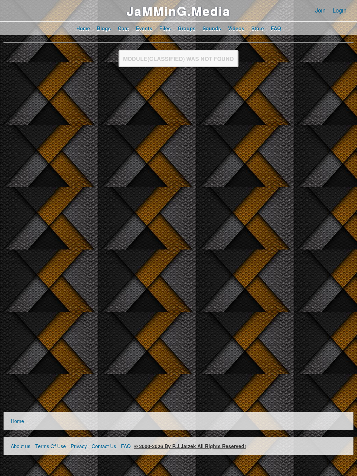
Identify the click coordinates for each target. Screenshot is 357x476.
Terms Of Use (50, 446)
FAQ (126, 446)
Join (320, 10)
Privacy (79, 446)
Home (17, 420)
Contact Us (104, 446)
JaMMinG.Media (178, 10)
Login (340, 10)
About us (20, 446)
